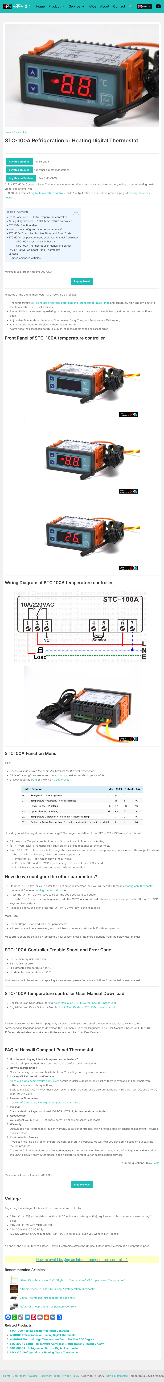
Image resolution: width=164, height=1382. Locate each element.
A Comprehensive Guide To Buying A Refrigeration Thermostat (57, 1289)
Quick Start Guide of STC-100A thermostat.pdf (87, 1007)
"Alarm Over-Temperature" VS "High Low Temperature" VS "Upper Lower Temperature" (72, 1280)
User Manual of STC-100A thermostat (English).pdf (85, 1002)
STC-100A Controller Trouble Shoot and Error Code (39, 233)
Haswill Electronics (116, 1375)
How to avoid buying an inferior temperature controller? (82, 1260)
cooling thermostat (46, 890)
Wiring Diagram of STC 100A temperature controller (40, 221)
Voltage (13, 253)
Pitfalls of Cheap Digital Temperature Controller (49, 1306)
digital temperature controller (48, 193)
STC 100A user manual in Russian (36, 241)
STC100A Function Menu (23, 225)
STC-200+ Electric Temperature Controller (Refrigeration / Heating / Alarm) (57, 1343)
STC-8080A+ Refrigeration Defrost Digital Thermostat (44, 1348)
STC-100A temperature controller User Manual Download (43, 237)
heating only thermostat (138, 886)
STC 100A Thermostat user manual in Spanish (43, 245)
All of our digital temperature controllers (35, 1080)
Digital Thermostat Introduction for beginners (47, 1297)
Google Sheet (62, 779)
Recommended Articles (26, 258)
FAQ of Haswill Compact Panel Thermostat (34, 249)
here (12, 1063)
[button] (74, 212)
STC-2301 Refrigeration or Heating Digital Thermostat (44, 1352)
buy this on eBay (19, 161)
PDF (33, 779)
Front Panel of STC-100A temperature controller (37, 217)
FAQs (156, 1163)
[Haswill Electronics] (17, 6)
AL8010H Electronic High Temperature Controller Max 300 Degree (52, 1339)
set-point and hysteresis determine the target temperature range (70, 302)
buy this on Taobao (21, 178)
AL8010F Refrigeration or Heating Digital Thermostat (43, 1335)
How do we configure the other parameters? (35, 229)
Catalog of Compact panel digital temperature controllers (45, 1102)
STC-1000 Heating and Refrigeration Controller (39, 1330)
